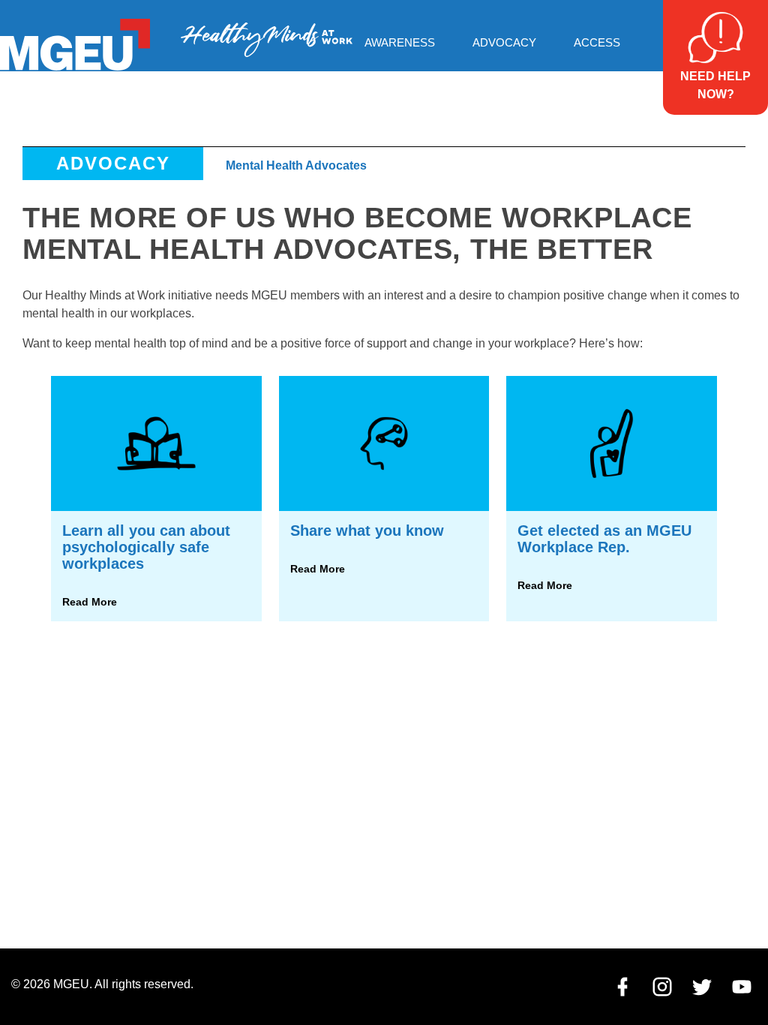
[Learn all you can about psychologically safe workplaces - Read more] (156, 498)
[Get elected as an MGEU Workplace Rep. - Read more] (611, 498)
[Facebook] (623, 990)
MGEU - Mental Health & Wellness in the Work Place (266, 39)
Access (597, 42)
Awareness (399, 42)
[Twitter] (702, 990)
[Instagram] (662, 990)
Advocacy (504, 42)
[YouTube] (742, 990)
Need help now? (715, 85)
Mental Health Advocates (296, 165)
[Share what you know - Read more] (384, 498)
